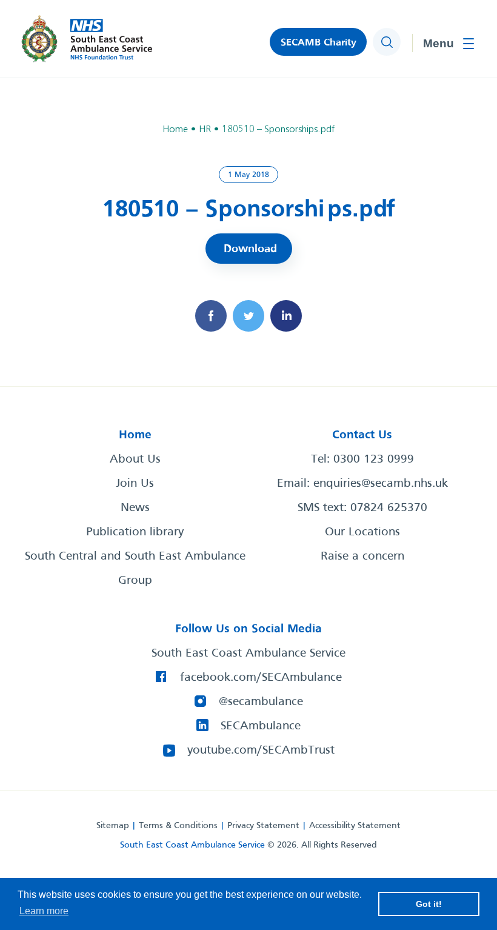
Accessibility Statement (355, 825)
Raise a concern (362, 556)
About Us (135, 459)
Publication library (135, 532)
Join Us (135, 483)
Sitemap (112, 825)
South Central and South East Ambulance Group (135, 568)
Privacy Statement (263, 825)
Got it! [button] (429, 904)
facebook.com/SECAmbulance (261, 677)
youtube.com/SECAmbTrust (261, 750)
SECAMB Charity (318, 43)
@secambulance (261, 702)
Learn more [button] (43, 911)
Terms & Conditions (178, 825)
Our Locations (362, 532)
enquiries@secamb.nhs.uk (380, 483)
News (135, 508)
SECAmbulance (261, 726)
